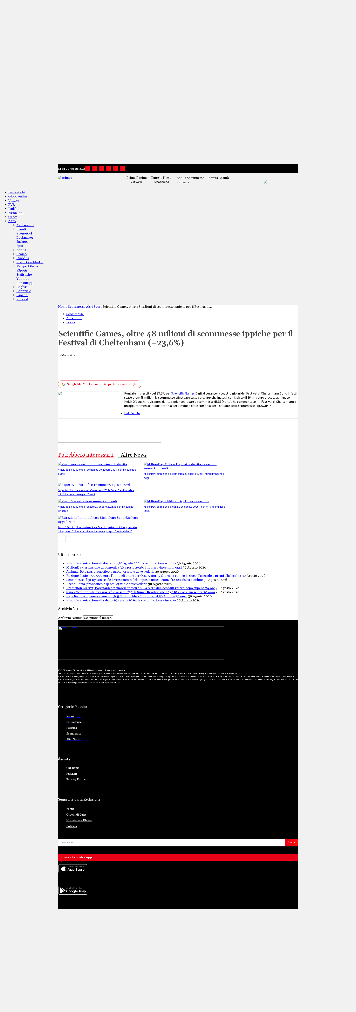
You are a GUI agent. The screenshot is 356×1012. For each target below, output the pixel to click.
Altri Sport (94, 307)
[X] (115, 168)
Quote (12, 217)
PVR (11, 205)
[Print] (172, 368)
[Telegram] (108, 168)
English (22, 287)
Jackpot (22, 242)
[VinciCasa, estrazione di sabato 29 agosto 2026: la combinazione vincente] (87, 501)
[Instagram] (94, 168)
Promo (21, 254)
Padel (12, 209)
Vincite (13, 200)
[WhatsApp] (126, 368)
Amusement (25, 225)
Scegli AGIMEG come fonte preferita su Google (102, 384)
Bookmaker (24, 238)
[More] (203, 368)
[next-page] (68, 539)
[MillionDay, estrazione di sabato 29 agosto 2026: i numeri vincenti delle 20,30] (176, 501)
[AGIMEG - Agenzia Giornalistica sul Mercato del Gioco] (87, 181)
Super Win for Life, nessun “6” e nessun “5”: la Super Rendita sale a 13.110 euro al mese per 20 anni (140, 592)
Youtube (22, 279)
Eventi (21, 229)
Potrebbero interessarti (86, 455)
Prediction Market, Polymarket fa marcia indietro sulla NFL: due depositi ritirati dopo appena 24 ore (140, 588)
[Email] (157, 368)
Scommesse (76, 307)
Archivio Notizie (70, 618)
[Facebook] (87, 168)
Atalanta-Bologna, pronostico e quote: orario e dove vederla (110, 572)
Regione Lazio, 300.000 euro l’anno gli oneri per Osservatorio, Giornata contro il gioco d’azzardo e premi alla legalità (153, 576)
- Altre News (132, 455)
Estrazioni (15, 213)
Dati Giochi (16, 192)
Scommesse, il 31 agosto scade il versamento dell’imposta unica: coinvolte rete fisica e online (134, 580)
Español (22, 295)
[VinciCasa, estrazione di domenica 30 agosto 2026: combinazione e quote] (92, 464)
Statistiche (24, 275)
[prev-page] (61, 539)
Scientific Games (183, 393)
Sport (20, 246)
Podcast (22, 299)
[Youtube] (122, 168)
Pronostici (24, 233)
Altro (12, 221)
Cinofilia (22, 258)
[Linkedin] (101, 168)
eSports (22, 270)
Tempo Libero (27, 266)
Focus (70, 322)
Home (62, 307)
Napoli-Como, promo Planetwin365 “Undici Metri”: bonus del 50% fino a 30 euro (126, 596)
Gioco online (17, 196)
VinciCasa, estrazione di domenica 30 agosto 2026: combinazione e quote (121, 563)
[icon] (178, 873)
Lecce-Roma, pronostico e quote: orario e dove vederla (106, 584)
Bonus (21, 250)
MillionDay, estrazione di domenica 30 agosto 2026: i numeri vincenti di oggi (124, 567)
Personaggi (24, 283)
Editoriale (23, 291)
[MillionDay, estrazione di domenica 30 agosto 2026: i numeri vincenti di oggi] (184, 468)
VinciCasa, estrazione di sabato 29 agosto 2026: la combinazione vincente (121, 600)
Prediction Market (29, 262)
